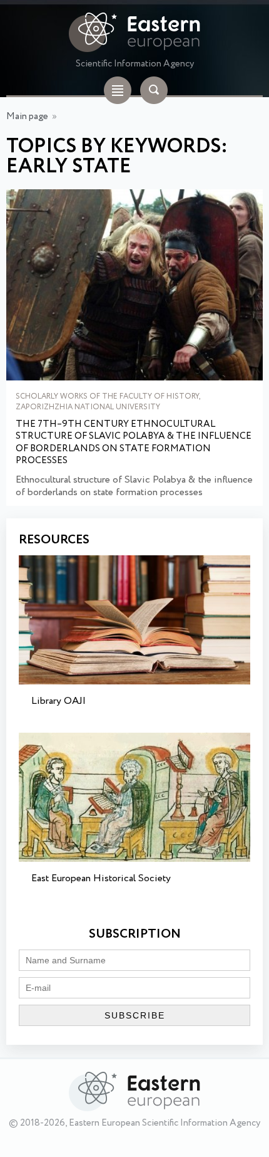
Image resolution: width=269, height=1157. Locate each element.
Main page (27, 116)
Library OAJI (58, 701)
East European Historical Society (101, 878)
